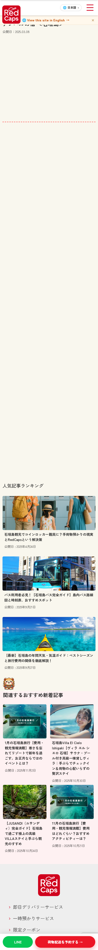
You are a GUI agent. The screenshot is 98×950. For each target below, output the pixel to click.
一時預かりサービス (33, 918)
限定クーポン (26, 929)
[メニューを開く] (90, 7)
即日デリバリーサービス (38, 907)
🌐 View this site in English (46, 20)
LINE (18, 941)
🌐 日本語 (71, 7)
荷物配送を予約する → (65, 941)
